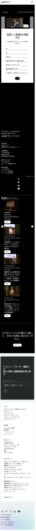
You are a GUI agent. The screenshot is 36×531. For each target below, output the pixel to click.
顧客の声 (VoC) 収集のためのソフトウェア (16, 485)
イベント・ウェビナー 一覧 (11, 444)
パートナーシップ (9, 432)
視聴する (7, 222)
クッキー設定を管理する (7, 524)
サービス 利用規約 (5, 519)
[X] (10, 511)
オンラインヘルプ (9, 413)
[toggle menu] (32, 2)
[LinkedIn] (15, 511)
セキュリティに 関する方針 (8, 522)
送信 (17, 78)
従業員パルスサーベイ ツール (12, 487)
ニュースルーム (8, 434)
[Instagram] (2, 511)
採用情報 (6, 430)
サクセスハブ (7, 411)
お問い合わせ (17, 345)
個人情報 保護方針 (5, 517)
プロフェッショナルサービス (12, 417)
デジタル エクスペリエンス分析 (12, 469)
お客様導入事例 (8, 442)
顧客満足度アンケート (10, 481)
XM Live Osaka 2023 (25, 12)
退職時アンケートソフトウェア (12, 465)
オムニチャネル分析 (9, 467)
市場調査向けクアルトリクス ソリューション (16, 483)
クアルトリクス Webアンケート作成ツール (16, 461)
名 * (7, 53)
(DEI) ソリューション (10, 491)
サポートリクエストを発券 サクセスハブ (15, 409)
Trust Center (8, 452)
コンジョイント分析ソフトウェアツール (15, 489)
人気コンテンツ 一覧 (9, 446)
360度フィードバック (10, 471)
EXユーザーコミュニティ (11, 415)
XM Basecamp (9, 448)
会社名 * (8, 56)
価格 (5, 450)
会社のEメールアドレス (13, 64)
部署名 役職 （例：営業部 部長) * (15, 60)
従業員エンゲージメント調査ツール (13, 463)
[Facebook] (6, 511)
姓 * (7, 49)
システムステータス (9, 419)
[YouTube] (19, 511)
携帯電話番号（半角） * (12, 68)
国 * (7, 70)
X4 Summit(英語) (9, 428)
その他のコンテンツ (8, 497)
